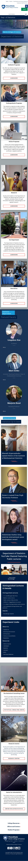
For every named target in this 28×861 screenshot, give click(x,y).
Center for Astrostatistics (14, 809)
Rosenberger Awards (9, 613)
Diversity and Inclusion (9, 631)
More (4, 347)
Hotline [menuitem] (15, 841)
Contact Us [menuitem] (21, 841)
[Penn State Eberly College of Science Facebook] (8, 848)
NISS (5, 652)
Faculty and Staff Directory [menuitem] (22, 3)
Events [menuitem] (11, 1)
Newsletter (6, 638)
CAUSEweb (6, 646)
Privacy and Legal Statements (16, 853)
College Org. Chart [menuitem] (9, 841)
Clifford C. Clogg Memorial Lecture (12, 602)
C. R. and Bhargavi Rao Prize (11, 595)
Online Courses (7, 643)
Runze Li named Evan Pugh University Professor (12, 496)
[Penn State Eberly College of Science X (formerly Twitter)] (11, 848)
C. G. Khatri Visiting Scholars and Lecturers (14, 604)
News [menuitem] (7, 1)
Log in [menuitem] (14, 842)
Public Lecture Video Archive (11, 600)
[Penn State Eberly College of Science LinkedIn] (16, 848)
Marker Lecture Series (9, 598)
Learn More (14, 78)
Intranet (6, 650)
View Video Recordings (11, 578)
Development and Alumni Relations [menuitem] (20, 1)
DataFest (6, 648)
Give (24, 9)
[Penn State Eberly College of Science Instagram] (14, 848)
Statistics (8, 17)
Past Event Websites (8, 654)
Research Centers (14, 758)
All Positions (7, 633)
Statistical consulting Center (14, 710)
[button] (24, 10)
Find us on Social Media (9, 635)
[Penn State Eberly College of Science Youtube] (19, 848)
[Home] (9, 5)
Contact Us (6, 629)
